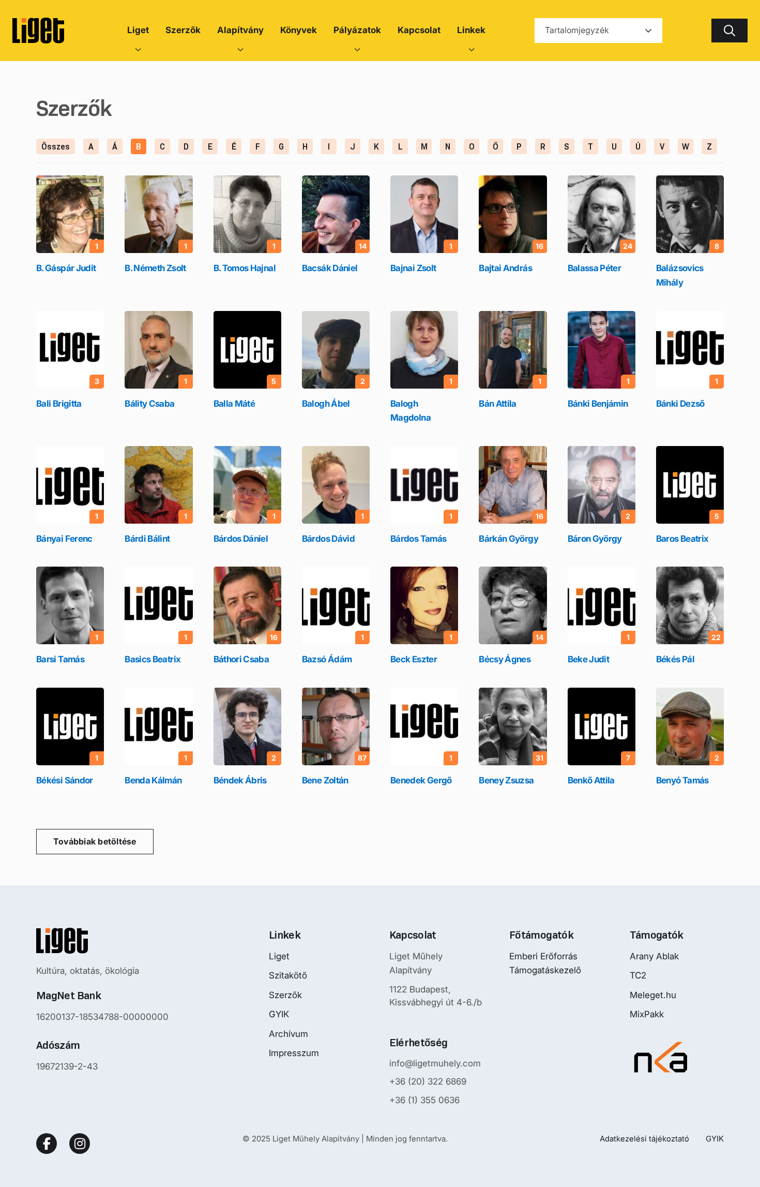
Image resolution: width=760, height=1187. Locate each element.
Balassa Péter (594, 268)
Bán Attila (497, 403)
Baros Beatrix (682, 538)
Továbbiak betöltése (94, 841)
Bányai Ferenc (64, 538)
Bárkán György (508, 538)
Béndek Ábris (240, 780)
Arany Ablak (654, 956)
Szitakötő (288, 975)
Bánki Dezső (680, 403)
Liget (279, 956)
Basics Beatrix (152, 659)
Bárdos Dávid (328, 538)
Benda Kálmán (153, 780)
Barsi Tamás (60, 659)
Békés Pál (675, 659)
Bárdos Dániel (241, 538)
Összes (55, 147)
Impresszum (294, 1053)
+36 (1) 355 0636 (424, 1100)
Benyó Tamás (682, 780)
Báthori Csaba (241, 659)
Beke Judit (589, 659)
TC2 (638, 975)
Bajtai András (505, 268)
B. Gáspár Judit (66, 268)
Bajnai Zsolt (413, 268)
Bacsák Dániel (330, 268)
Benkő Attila (591, 780)
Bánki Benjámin (598, 403)
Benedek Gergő (421, 780)
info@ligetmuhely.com (435, 1063)
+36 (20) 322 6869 (427, 1081)
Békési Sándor (64, 780)
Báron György (595, 538)
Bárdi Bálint (147, 538)
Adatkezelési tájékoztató (644, 1139)
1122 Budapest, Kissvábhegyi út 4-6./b (435, 996)
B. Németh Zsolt (155, 268)
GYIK (279, 1014)
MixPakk (647, 1014)
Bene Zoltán (325, 780)
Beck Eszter (413, 659)
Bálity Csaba (149, 403)
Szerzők (285, 995)
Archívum (288, 1034)
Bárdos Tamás (418, 538)
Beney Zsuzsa (506, 780)
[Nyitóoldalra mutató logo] (102, 941)
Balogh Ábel (326, 403)
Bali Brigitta (59, 403)
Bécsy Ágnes (504, 659)
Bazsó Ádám (327, 659)
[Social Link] (46, 1143)
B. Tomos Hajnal (245, 268)
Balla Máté (234, 403)
